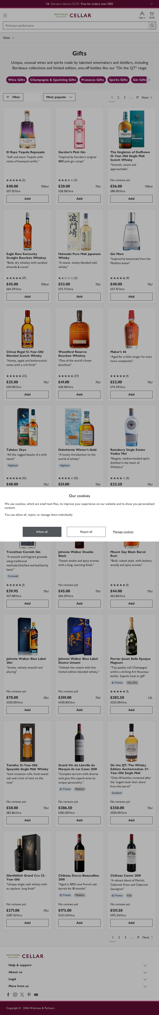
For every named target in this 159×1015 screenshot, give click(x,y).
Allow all (42, 532)
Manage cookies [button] (123, 532)
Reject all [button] (86, 532)
